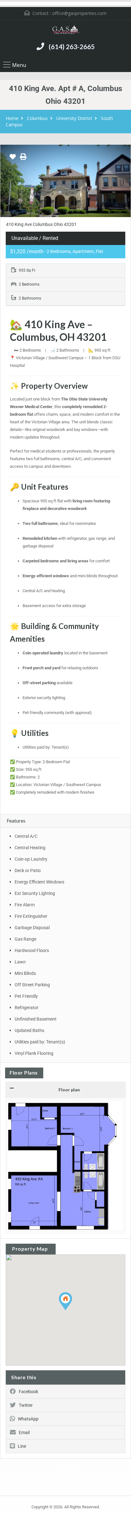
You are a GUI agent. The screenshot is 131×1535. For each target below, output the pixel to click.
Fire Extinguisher (31, 916)
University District (74, 118)
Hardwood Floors (32, 950)
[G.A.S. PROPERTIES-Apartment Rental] (65, 30)
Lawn (20, 961)
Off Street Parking (32, 984)
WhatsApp (28, 1418)
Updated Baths (29, 1030)
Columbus (37, 118)
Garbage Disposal (32, 927)
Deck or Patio (28, 870)
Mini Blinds (25, 973)
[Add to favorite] (13, 159)
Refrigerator (26, 1007)
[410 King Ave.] (65, 181)
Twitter (26, 1405)
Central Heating (30, 847)
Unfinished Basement (36, 1019)
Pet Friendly (26, 996)
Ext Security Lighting (35, 893)
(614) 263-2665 (72, 46)
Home (12, 118)
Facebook (28, 1391)
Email (24, 1432)
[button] (72, 1310)
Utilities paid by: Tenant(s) (40, 1041)
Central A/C (26, 836)
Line (22, 1446)
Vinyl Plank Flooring (34, 1053)
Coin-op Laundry (31, 859)
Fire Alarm (25, 904)
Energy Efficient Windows (39, 881)
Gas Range (25, 939)
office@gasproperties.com (79, 13)
